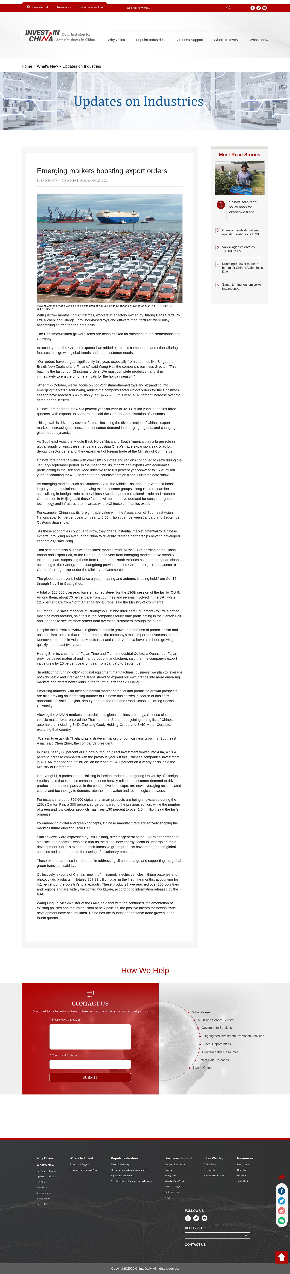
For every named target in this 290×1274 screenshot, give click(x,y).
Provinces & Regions (80, 1164)
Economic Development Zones (84, 1170)
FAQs (167, 1197)
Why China (116, 40)
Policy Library (244, 1164)
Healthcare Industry (120, 1164)
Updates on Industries (82, 66)
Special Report (43, 1198)
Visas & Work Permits (175, 1181)
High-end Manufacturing (122, 1175)
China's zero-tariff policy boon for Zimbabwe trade (242, 207)
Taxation (168, 1170)
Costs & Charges (173, 1186)
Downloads (242, 1170)
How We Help (40, 7)
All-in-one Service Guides (216, 1020)
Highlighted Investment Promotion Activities (234, 1036)
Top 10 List (242, 1181)
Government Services (217, 1027)
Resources (64, 7)
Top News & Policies (46, 1171)
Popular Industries (150, 40)
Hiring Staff (170, 1175)
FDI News (41, 1182)
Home (27, 66)
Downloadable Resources (220, 1052)
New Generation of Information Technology (131, 1181)
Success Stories (43, 1193)
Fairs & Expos (43, 1204)
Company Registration (175, 1164)
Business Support (189, 40)
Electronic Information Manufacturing (128, 1170)
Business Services (173, 1192)
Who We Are (201, 1012)
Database (241, 1175)
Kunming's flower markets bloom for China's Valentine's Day (242, 267)
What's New (259, 40)
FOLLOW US (194, 1210)
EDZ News (41, 1187)
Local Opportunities (217, 1044)
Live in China (202, 1067)
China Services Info (91, 7)
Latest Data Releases (214, 1060)
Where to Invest (226, 40)
